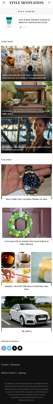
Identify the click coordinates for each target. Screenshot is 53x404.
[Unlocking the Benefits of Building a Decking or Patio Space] (26, 99)
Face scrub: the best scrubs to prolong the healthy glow (34, 21)
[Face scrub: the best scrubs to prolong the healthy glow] (9, 22)
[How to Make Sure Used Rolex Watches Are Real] (26, 181)
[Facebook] (3, 348)
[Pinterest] (14, 348)
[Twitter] (9, 348)
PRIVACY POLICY (9, 373)
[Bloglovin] (20, 348)
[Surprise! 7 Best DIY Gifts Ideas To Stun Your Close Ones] (26, 269)
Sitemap (22, 373)
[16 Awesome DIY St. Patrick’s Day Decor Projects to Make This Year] (26, 224)
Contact (4, 364)
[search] (49, 2)
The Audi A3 (26, 331)
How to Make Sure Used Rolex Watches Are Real (26, 199)
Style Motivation (26, 2)
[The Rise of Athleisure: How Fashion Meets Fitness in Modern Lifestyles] (26, 135)
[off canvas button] (4, 2)
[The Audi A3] (26, 314)
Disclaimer (15, 364)
